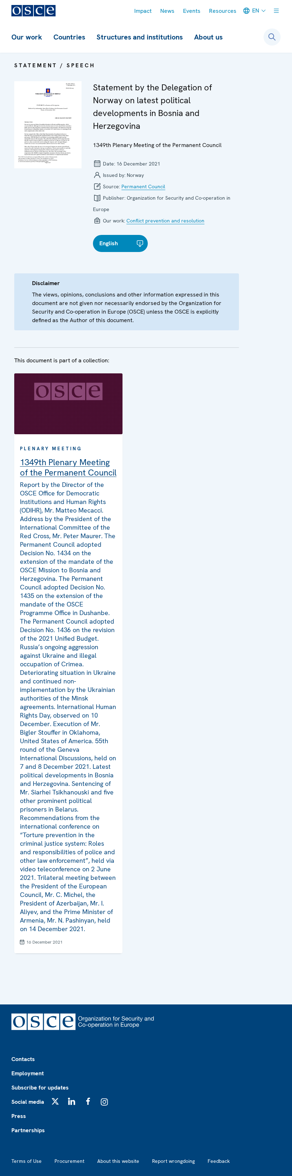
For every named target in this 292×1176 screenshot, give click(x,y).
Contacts (23, 1059)
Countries (69, 37)
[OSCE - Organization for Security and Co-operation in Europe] (33, 10)
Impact (143, 11)
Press (18, 1116)
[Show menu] (276, 11)
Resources (222, 11)
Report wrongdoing (173, 1161)
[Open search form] (272, 37)
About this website (118, 1161)
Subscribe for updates (40, 1087)
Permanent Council (143, 186)
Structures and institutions (140, 37)
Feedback (219, 1161)
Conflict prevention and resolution (165, 220)
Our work (26, 37)
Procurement (69, 1161)
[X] (55, 1101)
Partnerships (28, 1130)
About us (208, 37)
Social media (27, 1102)
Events (191, 11)
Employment (27, 1073)
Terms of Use (26, 1161)
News (167, 11)
